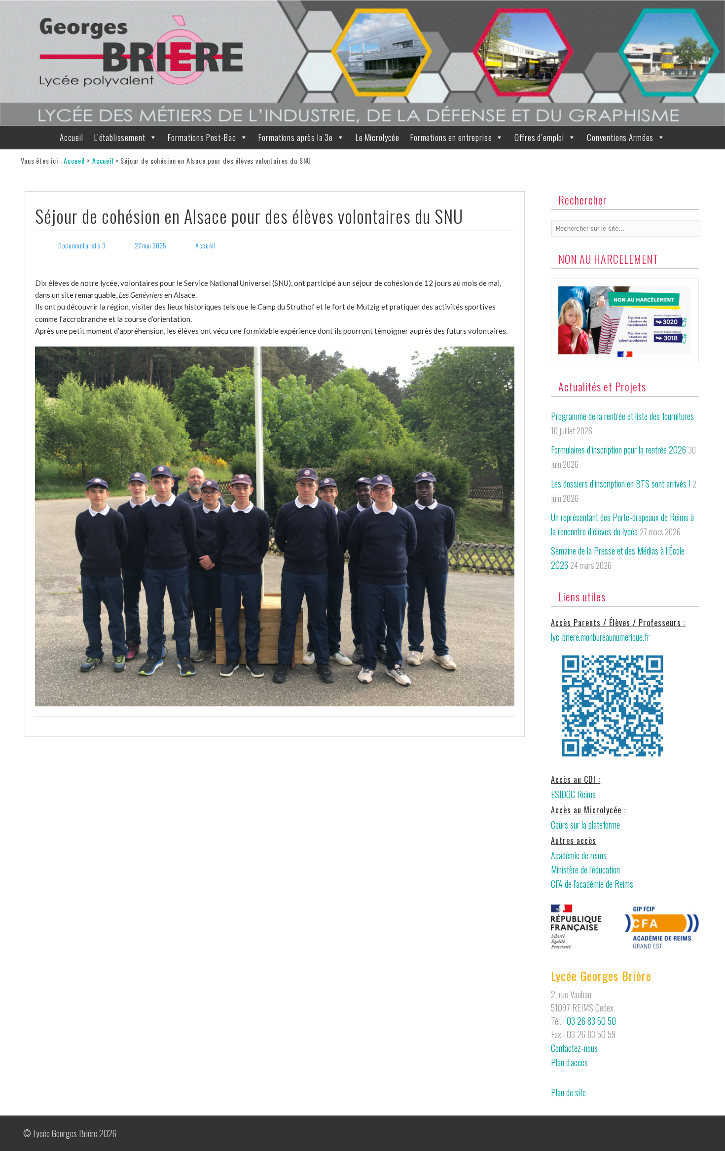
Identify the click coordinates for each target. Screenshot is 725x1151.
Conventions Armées (620, 137)
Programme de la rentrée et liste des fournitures (622, 416)
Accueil (71, 137)
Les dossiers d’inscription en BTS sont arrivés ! (620, 483)
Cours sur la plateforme (585, 824)
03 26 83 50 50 (591, 1020)
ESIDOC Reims (573, 794)
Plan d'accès (569, 1062)
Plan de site (568, 1092)
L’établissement (119, 137)
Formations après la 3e (295, 137)
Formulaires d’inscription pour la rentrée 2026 (618, 449)
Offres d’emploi (539, 137)
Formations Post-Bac (202, 137)
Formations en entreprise (451, 137)
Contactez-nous (574, 1048)
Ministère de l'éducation (585, 869)
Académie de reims (579, 855)
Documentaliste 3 (82, 245)
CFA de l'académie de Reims (592, 883)
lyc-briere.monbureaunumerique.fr (600, 636)
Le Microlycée (377, 137)
